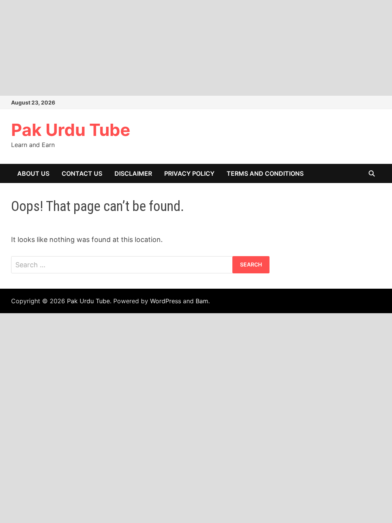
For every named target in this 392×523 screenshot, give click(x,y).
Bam (202, 301)
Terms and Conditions (265, 173)
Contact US (82, 173)
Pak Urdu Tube (70, 129)
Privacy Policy (189, 173)
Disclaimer (133, 173)
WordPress (165, 301)
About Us (33, 173)
